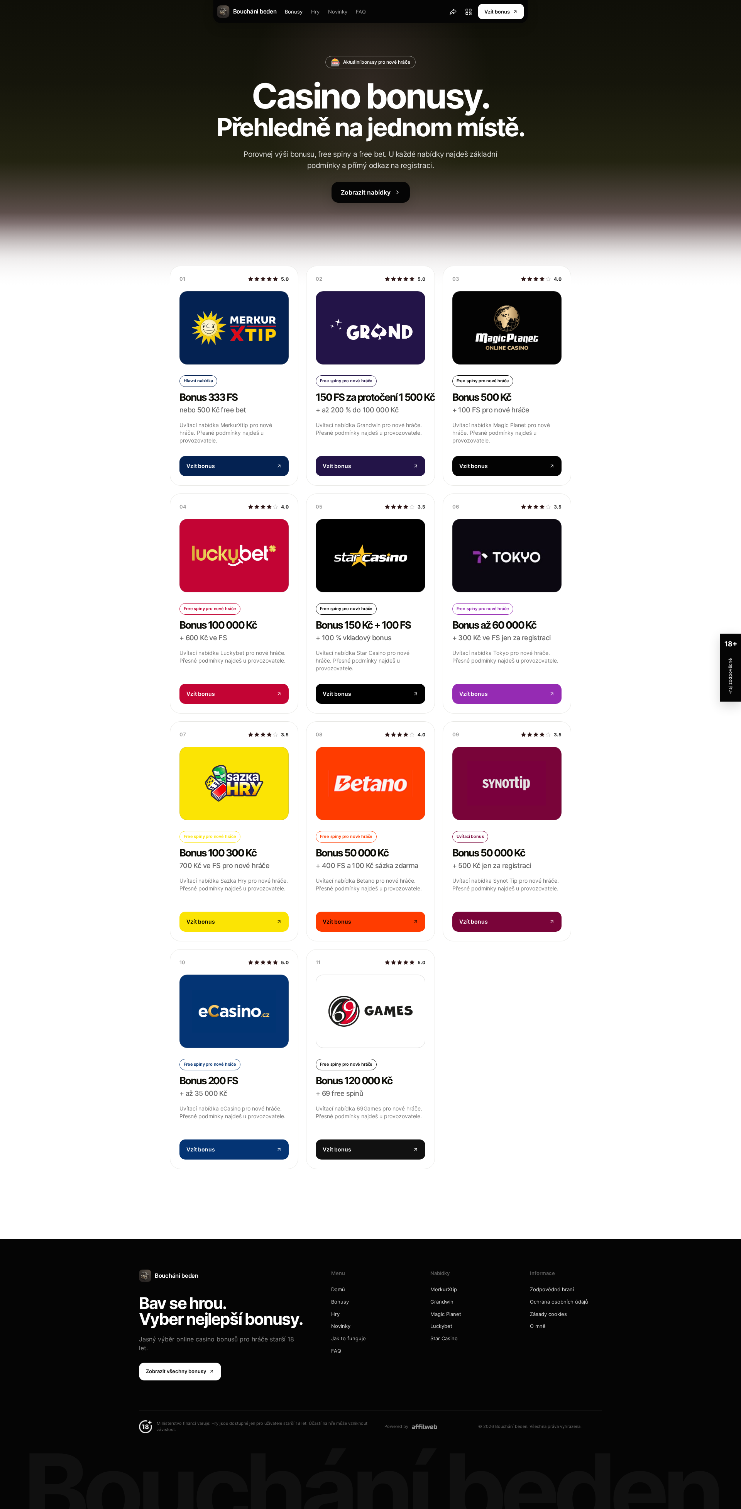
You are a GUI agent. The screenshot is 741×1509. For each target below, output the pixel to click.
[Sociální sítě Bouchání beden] (453, 11)
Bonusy (294, 11)
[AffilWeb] (424, 1426)
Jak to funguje (348, 1338)
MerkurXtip (443, 1289)
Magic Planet (445, 1314)
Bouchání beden (176, 1275)
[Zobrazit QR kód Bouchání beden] (468, 11)
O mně (538, 1326)
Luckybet (441, 1326)
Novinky (337, 11)
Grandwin (441, 1302)
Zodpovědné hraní (552, 1289)
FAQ (361, 11)
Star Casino (444, 1338)
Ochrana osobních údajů (559, 1302)
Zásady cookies (548, 1314)
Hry (315, 11)
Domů (338, 1289)
